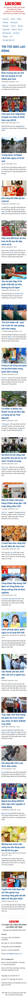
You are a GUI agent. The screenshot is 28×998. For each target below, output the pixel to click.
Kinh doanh (14, 22)
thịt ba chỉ (11, 552)
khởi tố (23, 512)
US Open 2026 (18, 293)
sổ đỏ (11, 252)
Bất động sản (7, 33)
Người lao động (6, 813)
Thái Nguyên (5, 424)
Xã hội (13, 19)
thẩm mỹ (11, 337)
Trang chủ (6, 19)
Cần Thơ (4, 512)
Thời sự (13, 26)
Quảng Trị (4, 85)
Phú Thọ (4, 378)
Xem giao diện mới (8, 40)
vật (22, 907)
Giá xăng (4, 772)
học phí (7, 688)
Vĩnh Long (4, 467)
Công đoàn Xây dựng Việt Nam (11, 599)
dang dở (19, 430)
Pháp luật (5, 26)
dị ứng (5, 643)
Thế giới (5, 36)
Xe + (11, 36)
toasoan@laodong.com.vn (14, 954)
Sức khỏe (16, 33)
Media (19, 19)
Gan (2, 858)
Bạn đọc (20, 26)
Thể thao (5, 22)
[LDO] (14, 63)
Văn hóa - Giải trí (17, 29)
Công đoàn (6, 29)
